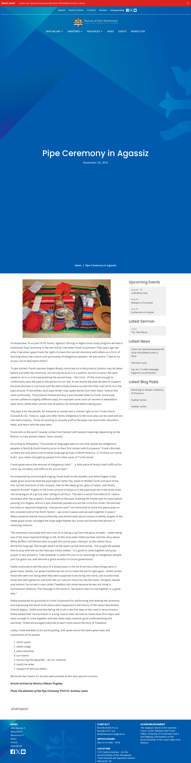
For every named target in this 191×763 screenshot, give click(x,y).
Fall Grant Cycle (139, 362)
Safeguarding (117, 10)
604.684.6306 (104, 727)
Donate (103, 10)
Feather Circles (139, 399)
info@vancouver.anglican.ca (111, 733)
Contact (91, 10)
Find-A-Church (76, 10)
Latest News (139, 341)
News (110, 31)
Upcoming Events (144, 282)
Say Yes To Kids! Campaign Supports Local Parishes (145, 371)
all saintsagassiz (19, 708)
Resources (93, 31)
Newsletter (138, 31)
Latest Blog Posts (143, 381)
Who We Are (53, 31)
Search (61, 10)
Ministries (74, 31)
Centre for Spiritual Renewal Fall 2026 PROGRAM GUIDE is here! (52, 3)
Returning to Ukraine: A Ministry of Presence (147, 391)
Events (122, 31)
